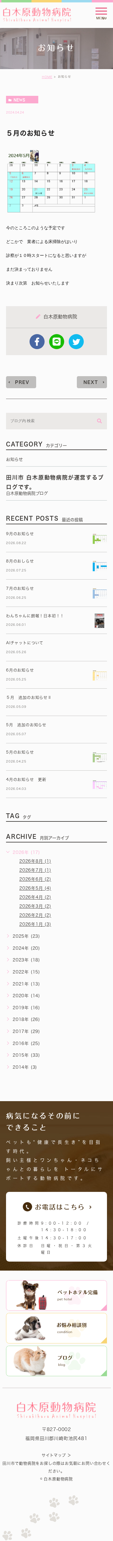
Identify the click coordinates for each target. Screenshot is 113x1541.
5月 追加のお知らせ (26, 725)
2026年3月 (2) (35, 906)
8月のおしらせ (20, 561)
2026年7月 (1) (35, 870)
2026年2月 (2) (35, 915)
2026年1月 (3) (35, 924)
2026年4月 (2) (35, 897)
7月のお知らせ (20, 588)
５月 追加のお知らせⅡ (29, 697)
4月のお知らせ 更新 (26, 779)
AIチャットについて (24, 643)
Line (56, 341)
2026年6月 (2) (35, 879)
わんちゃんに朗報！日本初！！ (35, 616)
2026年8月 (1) (35, 861)
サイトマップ (54, 1455)
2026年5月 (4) (35, 888)
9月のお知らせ (20, 534)
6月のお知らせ (20, 670)
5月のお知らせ (20, 752)
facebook (37, 341)
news (19, 100)
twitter (76, 341)
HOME (47, 76)
